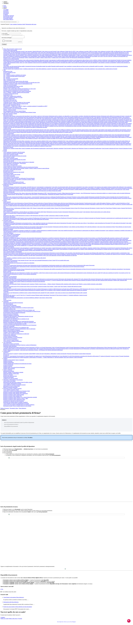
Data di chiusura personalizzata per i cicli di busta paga (110, 189)
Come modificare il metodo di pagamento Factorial (14, 384)
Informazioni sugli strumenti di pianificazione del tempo (96, 131)
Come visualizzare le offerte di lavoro (70, 240)
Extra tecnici (11, 209)
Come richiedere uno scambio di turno (60, 131)
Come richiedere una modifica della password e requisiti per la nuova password (89, 61)
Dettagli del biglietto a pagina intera (11, 373)
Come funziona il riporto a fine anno (26, 144)
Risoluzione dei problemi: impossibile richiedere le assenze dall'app (85, 138)
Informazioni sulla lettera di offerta (114, 239)
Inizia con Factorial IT (8, 353)
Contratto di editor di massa (53, 249)
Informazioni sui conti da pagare (75, 211)
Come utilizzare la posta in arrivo (47, 239)
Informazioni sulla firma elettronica (60, 226)
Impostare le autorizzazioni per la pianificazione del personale (114, 218)
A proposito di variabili (23, 230)
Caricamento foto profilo (65, 62)
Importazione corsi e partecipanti (10, 320)
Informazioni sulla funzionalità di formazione (13, 302)
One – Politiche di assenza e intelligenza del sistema (14, 75)
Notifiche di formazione (8, 362)
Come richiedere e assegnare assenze (11, 134)
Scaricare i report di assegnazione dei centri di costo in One (16, 90)
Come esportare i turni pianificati (112, 129)
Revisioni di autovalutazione (39, 281)
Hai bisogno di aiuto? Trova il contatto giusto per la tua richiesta (17, 405)
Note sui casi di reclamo (32, 286)
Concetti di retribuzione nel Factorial (11, 187)
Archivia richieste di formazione (10, 336)
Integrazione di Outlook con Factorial (82, 347)
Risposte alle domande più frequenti (11, 67)
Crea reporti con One (123, 272)
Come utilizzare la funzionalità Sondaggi (12, 289)
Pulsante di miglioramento (9, 98)
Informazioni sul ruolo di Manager (56, 252)
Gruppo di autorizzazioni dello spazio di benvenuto (83, 265)
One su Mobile (6, 73)
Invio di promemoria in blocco (11, 424)
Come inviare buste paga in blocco (79, 223)
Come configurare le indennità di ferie (57, 141)
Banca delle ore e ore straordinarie (45, 121)
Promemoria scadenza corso (9, 308)
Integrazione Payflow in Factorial (114, 347)
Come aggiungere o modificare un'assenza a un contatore (78, 119)
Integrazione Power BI (79, 348)
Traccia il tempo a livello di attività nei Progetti (13, 182)
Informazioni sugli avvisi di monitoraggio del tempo (40, 119)
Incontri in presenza (31, 295)
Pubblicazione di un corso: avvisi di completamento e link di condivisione (19, 328)
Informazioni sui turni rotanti (45, 131)
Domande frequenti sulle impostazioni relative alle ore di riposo (87, 142)
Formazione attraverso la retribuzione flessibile (50, 197)
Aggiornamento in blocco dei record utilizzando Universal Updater (50, 255)
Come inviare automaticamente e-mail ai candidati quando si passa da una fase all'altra (72, 243)
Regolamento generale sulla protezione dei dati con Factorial (30, 240)
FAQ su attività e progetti (8, 157)
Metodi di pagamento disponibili (10, 387)
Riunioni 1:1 (6, 294)
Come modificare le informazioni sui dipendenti (16, 56)
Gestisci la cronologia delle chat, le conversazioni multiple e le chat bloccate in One (21, 82)
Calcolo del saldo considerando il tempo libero (96, 123)
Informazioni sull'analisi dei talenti (124, 279)
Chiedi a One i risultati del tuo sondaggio (12, 96)
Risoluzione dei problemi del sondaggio (78, 290)
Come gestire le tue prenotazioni (10, 260)
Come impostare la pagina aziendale (110, 52)
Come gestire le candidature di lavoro (23, 244)
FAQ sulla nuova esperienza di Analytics (109, 272)
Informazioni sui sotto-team (71, 255)
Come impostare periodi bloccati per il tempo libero (14, 136)
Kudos (4, 299)
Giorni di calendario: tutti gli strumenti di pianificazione (34, 148)
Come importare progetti (8, 160)
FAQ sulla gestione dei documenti (118, 223)
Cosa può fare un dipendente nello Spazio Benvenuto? (105, 55)
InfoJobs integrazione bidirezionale (55, 350)
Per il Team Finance (107, 208)
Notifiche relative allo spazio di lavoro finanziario (14, 367)
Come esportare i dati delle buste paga (28, 187)
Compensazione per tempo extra (59, 119)
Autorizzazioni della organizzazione (11, 266)
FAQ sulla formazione (8, 303)
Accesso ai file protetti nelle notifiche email (38, 224)
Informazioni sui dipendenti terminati (11, 248)
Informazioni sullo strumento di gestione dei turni (14, 129)
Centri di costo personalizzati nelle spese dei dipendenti (48, 204)
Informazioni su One (7, 71)
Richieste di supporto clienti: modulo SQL (12, 396)
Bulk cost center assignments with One (11, 104)
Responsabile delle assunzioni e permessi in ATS (111, 238)
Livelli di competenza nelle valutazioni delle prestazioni (64, 280)
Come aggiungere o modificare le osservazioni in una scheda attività (73, 122)
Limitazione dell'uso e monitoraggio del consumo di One (15, 103)
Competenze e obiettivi (8, 282)
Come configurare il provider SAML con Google (86, 51)
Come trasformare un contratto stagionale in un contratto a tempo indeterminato (76, 249)
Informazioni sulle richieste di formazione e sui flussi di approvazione (18, 307)
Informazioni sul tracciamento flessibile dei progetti (14, 159)
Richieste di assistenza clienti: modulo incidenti (13, 394)
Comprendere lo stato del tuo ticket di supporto (13, 401)
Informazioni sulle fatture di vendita (40, 215)
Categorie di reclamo (42, 286)
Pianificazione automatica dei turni (27, 132)
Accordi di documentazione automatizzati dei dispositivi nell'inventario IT (84, 356)
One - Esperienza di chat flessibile (10, 78)
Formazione (6, 301)
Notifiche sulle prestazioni (9, 368)
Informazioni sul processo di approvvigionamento (57, 211)
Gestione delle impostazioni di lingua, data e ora (13, 62)
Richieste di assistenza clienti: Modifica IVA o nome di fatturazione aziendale (20, 397)
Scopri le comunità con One (9, 72)
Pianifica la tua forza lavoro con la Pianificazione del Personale (55, 205)
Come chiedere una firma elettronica (76, 226)
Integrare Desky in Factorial (67, 348)
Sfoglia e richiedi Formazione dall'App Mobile (13, 331)
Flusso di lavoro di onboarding (69, 269)
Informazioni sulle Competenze (28, 284)
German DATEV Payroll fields (66, 194)
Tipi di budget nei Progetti (9, 175)
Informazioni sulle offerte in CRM (10, 215)
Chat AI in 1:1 (23, 295)
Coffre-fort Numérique (8, 233)
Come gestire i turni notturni (98, 129)
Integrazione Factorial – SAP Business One (37, 350)
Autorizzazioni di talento (35, 266)
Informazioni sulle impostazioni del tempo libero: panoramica (16, 141)
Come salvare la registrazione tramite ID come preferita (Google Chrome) (23, 122)
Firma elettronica (7, 225)
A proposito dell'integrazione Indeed (11, 347)
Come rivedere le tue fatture (9, 381)
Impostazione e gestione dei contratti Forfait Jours (14, 123)
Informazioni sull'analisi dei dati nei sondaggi (31, 289)
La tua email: (4, 33)
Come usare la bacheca (59, 239)
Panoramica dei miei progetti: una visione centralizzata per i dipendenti (18, 162)
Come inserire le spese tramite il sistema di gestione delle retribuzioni (109, 187)
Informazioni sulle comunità (38, 292)
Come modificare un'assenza (31, 138)
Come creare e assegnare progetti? (10, 154)
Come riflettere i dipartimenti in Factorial (85, 254)
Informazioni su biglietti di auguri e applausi (22, 292)
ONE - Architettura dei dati (9, 80)
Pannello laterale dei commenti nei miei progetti (13, 172)
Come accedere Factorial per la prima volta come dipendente (84, 62)
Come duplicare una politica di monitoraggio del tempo (35, 127)
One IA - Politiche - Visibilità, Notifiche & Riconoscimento (16, 92)
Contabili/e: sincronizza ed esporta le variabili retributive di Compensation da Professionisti (78, 189)
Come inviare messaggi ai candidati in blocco (41, 244)
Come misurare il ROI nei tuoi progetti (11, 174)
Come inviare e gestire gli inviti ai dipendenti (61, 68)
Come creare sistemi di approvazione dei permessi (80, 134)
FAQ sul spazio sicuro (22, 286)
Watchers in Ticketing (8, 374)
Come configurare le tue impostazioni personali (13, 61)
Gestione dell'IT (6, 351)
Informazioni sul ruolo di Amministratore (40, 265)
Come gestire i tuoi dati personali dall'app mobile (14, 66)
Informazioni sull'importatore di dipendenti (81, 57)
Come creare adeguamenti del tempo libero (120, 134)
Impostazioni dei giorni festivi (118, 121)
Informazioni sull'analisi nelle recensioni (12, 279)
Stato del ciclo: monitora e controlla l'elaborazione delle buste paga (39, 188)
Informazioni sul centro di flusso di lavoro (34, 269)
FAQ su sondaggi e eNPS (50, 290)
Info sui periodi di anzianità (43, 142)
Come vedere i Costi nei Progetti (10, 164)
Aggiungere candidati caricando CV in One (12, 97)
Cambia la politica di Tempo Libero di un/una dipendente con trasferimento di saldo (97, 144)
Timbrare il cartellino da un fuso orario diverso (54, 126)
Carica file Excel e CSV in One (10, 101)
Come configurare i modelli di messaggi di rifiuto (101, 243)
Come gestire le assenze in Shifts (76, 131)
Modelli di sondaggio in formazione (11, 315)
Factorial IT (5, 352)
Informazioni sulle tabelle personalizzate (18, 53)
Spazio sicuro (6, 285)
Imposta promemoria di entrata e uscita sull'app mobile (116, 122)
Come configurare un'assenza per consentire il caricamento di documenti (63, 144)
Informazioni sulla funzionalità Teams (26, 252)
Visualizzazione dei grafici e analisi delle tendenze (95, 203)
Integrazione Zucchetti (8, 193)
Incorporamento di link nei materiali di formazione (14, 312)
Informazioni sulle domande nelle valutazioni (68, 279)
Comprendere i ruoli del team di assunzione (33, 254)
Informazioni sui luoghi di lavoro (34, 53)
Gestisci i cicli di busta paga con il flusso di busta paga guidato (47, 190)
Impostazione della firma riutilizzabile (33, 228)
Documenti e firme (7, 220)
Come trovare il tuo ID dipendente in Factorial (62, 61)
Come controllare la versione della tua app (73, 66)
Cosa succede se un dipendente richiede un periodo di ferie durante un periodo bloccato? (45, 136)
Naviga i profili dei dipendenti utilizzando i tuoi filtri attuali (22, 255)
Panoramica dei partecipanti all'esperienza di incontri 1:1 (39, 280)
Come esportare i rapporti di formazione (12, 306)
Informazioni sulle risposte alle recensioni (30, 279)
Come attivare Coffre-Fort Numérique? (11, 234)
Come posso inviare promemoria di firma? (106, 226)
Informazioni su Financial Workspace (25, 203)
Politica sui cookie (5, 618)
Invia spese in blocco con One (9, 99)
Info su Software (7, 211)
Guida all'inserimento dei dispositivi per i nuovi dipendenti (55, 356)
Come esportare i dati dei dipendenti (69, 52)
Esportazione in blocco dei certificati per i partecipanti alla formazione (18, 321)
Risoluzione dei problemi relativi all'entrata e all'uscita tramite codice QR (28, 126)
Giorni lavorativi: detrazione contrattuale (55, 148)
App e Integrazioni (7, 342)
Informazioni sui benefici (94, 197)
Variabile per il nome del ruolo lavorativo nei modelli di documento (26, 231)
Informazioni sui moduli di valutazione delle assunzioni (67, 241)
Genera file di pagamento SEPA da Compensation (31, 189)
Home (4, 5)
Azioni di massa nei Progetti (9, 180)
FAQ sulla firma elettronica (91, 226)
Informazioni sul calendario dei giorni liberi (99, 136)
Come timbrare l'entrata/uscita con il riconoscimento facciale (80, 117)
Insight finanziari (7, 201)
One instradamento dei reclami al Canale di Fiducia (14, 111)
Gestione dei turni (7, 128)
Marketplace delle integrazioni (9, 346)
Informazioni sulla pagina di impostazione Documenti (59, 223)
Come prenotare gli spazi (23, 260)
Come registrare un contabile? (93, 188)
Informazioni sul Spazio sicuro (10, 286)
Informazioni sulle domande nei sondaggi (109, 289)
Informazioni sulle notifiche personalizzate (53, 269)
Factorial (20, 618)
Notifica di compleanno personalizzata (114, 269)
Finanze (5, 200)
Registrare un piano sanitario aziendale (80, 197)
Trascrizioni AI (53, 295)
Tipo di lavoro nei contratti (47, 250)
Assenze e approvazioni (8, 133)
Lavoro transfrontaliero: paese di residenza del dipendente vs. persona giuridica (44, 56)
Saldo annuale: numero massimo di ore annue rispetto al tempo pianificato (107, 119)
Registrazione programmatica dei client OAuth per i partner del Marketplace (19, 345)
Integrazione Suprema (24, 347)
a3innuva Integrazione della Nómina (29, 193)
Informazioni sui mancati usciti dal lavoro (49, 122)
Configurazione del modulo (32, 213)
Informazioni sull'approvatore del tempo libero (59, 134)
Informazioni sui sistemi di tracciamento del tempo (90, 118)
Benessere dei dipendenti (8, 296)
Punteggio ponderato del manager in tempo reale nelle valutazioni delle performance (94, 280)
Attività (5, 256)
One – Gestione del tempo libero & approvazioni (14, 76)
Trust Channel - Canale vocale (53, 286)
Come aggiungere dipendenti (48, 53)
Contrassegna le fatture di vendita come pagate (58, 215)
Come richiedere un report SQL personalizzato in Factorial (16, 403)
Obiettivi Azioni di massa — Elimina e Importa (45, 284)
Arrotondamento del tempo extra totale (73, 126)
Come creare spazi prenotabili (35, 260)
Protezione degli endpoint (72, 353)
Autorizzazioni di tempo (24, 266)
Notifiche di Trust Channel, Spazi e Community (13, 359)
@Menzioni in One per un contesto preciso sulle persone (15, 81)
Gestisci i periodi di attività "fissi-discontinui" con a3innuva (16, 194)
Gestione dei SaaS (40, 353)
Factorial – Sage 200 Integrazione (83, 193)
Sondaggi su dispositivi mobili (62, 290)
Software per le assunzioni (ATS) (10, 236)
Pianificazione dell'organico (9, 216)
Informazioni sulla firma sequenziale (17, 228)
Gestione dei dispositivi (62, 353)
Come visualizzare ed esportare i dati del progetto (14, 152)
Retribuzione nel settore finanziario (76, 203)
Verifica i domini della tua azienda (32, 57)
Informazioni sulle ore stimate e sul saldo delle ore (60, 116)
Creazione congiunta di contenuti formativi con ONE (14, 323)
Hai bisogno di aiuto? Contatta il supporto (12, 388)
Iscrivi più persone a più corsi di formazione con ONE (15, 108)
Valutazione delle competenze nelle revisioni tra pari (67, 284)
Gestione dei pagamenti (8, 213)
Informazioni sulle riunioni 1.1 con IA (11, 295)
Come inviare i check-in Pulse (45, 297)
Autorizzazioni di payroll (67, 266)
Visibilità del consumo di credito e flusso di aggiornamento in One (17, 83)
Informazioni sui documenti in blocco (24, 223)
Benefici (5, 195)
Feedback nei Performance (26, 281)
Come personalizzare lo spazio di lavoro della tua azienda (89, 52)
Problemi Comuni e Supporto (118, 208)
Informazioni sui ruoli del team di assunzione (110, 248)
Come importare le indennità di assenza (71, 143)
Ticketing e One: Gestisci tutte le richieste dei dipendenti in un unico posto (19, 88)
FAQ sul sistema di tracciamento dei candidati (45, 241)
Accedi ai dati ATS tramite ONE (87, 244)
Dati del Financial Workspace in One (11, 87)
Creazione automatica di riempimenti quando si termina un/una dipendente (24, 250)
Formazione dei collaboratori (9, 335)
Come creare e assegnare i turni (50, 129)
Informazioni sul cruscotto (9, 60)
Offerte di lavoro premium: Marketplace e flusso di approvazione (65, 244)
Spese (4, 206)
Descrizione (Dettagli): (7, 37)
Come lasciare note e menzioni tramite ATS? (24, 241)
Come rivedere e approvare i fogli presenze (39, 116)
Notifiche (5, 358)
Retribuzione (6, 185)
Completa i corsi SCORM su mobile (11, 332)
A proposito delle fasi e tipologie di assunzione (89, 241)
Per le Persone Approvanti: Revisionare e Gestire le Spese (90, 208)
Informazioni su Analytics (17, 274)
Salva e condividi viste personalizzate (16, 57)
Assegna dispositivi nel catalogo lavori (33, 356)
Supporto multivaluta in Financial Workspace (43, 203)
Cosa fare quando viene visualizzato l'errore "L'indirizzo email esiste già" (19, 68)
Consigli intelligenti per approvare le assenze (105, 137)
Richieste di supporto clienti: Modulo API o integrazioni (15, 393)
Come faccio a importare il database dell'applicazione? (95, 239)
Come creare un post (7, 292)
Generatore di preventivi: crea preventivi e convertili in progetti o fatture (19, 179)
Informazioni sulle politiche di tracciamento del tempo (112, 116)
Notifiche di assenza (7, 366)
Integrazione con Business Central (91, 348)
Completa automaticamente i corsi (10, 317)
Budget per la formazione (8, 326)
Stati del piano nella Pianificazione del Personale (38, 219)
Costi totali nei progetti (8, 173)
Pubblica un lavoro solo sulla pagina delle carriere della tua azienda (76, 245)
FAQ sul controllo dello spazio (62, 260)
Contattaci (3, 617)
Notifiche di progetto (7, 361)
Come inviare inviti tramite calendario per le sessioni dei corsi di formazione (19, 325)
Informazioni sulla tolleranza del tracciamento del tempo (41, 117)
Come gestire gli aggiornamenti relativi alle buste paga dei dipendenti (67, 187)
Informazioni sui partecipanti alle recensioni (48, 279)
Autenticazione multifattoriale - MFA (53, 55)
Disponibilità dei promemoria (11, 426)
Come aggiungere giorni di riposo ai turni (83, 129)
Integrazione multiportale (118, 243)
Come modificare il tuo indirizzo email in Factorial (118, 61)
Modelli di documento (8, 229)
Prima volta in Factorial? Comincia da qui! (12, 48)
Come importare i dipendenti (86, 55)
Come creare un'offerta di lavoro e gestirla (74, 239)
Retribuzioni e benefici (8, 184)
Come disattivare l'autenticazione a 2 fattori (70, 55)
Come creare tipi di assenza (26, 134)
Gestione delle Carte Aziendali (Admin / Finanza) (48, 208)
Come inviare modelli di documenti (65, 230)
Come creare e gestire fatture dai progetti (12, 169)
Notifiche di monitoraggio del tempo (96, 122)
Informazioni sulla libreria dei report (11, 272)
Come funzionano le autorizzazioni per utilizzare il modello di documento (89, 230)
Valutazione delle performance (10, 277)
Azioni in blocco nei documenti (22, 224)
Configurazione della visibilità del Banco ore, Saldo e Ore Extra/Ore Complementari (100, 126)
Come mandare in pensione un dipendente (107, 62)
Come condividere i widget (36, 272)
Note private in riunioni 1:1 (62, 295)
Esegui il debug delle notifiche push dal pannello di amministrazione (77, 56)
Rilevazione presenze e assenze (10, 113)
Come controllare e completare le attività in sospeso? (14, 257)
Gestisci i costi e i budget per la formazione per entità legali (16, 333)
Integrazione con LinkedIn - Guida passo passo (17, 350)
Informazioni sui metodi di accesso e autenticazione (26, 52)
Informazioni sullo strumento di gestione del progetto (14, 155)
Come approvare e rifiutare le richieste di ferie (101, 134)
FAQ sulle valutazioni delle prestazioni (86, 279)
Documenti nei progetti (8, 170)
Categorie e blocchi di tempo (22, 124)
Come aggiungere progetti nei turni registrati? (13, 153)
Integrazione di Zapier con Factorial (11, 343)
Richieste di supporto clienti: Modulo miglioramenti (14, 392)
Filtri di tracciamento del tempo (104, 124)
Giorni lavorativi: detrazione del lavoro (110, 148)
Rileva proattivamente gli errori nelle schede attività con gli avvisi (39, 123)
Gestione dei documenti (8, 221)
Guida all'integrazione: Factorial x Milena (56, 193)
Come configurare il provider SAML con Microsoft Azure (110, 51)
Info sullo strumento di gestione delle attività (36, 257)
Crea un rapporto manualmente (29, 274)
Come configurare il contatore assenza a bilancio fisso (61, 142)
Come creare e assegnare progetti (10, 158)
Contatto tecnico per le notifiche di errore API (61, 57)
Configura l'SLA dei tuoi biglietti (10, 378)
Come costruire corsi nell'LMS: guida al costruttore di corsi (16, 318)
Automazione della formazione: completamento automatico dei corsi (18, 316)
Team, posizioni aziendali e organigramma (12, 251)
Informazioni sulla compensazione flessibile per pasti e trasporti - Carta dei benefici (21, 197)
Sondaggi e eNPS (7, 287)
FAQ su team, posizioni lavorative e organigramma (115, 252)
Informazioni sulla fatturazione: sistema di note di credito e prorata (17, 382)
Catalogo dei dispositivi (105, 356)
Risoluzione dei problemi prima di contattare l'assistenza (15, 402)
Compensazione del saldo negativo (65, 124)
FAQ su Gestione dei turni (17, 131)
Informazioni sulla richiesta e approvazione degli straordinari (16, 116)
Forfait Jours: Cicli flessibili (41, 144)
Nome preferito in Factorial (54, 62)
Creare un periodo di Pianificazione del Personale (35, 218)
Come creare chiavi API (43, 52)
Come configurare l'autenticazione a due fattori (34, 55)
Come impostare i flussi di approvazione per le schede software (96, 211)
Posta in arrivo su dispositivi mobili (90, 66)
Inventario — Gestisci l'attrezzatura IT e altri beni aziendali (50, 357)
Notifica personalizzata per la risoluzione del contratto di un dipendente (18, 262)
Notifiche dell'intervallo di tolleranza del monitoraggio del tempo (17, 363)
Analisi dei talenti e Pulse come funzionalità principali (15, 280)
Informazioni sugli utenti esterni (23, 265)
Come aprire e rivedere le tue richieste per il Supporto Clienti (16, 391)
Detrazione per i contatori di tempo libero (12, 148)
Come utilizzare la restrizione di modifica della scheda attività (66, 121)
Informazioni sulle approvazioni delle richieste (115, 240)
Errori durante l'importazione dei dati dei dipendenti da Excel (68, 53)
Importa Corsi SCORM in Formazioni (11, 330)
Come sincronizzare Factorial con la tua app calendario (119, 60)
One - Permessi (6, 77)
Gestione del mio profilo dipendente (11, 58)
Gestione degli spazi (7, 259)
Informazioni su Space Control (48, 260)
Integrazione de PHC (42, 193)
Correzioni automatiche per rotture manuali (115, 123)
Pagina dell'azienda (83, 240)
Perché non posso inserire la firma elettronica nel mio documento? (38, 226)
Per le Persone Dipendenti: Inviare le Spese (68, 208)
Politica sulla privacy (13, 618)
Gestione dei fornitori (21, 213)
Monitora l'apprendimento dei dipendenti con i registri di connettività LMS (19, 322)
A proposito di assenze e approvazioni (40, 134)
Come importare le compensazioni (43, 187)
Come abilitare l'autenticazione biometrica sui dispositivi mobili (38, 61)
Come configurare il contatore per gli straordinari (104, 141)
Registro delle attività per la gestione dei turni (62, 132)
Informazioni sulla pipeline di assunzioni (68, 238)
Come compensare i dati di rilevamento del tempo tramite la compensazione (70, 188)
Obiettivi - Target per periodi (9, 109)
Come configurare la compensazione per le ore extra (26, 121)
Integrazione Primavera (70, 193)
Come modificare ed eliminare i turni (65, 129)
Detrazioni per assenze (8, 147)
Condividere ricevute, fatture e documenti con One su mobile (16, 102)
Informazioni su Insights (24, 272)
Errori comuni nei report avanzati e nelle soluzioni (53, 272)
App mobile (6, 65)
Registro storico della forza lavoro (61, 203)
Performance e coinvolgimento (10, 276)
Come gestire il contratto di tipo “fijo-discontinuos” (22, 249)
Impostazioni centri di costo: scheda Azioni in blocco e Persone (21, 204)
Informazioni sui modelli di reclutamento (50, 238)
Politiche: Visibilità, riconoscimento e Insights (13, 372)
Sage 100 (32, 194)
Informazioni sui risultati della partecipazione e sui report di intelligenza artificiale (21, 297)
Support (5, 7)
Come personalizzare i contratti (40, 249)
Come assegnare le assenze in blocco (68, 137)
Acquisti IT (15, 353)
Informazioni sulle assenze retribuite (27, 137)
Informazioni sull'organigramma (42, 252)
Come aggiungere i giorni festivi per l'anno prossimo (92, 143)
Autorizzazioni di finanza (78, 266)
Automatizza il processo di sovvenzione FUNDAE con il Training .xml (18, 310)
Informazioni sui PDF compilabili (10, 230)
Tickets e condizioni (7, 369)
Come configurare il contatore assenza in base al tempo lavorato (79, 141)
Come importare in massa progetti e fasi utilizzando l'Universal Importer (19, 178)
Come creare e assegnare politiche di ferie (39, 141)
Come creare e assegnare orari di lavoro (110, 118)
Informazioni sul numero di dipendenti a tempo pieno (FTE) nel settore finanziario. (97, 204)
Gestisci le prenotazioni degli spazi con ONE (13, 86)
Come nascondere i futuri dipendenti (72, 252)
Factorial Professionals (105, 188)
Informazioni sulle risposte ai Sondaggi (91, 289)
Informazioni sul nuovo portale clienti (11, 386)
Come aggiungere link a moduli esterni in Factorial (106, 68)
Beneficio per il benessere (65, 197)
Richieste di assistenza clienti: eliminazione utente (14, 399)
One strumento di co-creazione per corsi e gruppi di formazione (17, 91)
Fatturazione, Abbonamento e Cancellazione (13, 379)
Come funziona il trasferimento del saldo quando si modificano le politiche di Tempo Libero (31, 146)
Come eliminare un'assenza (19, 138)
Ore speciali (126, 119)
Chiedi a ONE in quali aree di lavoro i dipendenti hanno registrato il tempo (19, 112)
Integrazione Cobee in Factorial (53, 347)
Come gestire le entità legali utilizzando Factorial (14, 51)
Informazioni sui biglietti (8, 371)
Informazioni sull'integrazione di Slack (98, 347)
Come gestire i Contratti (50, 248)
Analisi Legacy (6, 275)
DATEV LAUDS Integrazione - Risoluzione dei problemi (46, 194)
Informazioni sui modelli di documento (48, 230)
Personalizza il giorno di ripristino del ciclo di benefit (111, 197)
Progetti (5, 150)
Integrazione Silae (17, 193)
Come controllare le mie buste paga (40, 223)
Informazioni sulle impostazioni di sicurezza (118, 53)
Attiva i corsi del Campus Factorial (10, 340)
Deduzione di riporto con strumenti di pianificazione (90, 148)
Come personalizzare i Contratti (26, 248)
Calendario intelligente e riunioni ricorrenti (78, 295)
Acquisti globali (82, 353)
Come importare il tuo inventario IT (17, 356)
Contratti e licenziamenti (8, 246)
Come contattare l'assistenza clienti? (17, 24)
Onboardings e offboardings (50, 353)
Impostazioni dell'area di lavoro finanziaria (69, 204)
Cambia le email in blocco (45, 57)
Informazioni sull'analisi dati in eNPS (64, 289)
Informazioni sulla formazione (9, 305)
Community (6, 291)
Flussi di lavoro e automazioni (9, 267)
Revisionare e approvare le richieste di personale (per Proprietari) (86, 218)
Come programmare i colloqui (106, 241)
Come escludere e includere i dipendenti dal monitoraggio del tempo (86, 116)
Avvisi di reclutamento (8, 364)
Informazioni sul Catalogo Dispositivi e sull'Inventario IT (24, 357)
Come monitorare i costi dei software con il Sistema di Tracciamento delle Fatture (28, 211)
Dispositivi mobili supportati (57, 66)
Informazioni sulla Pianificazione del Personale (13, 218)
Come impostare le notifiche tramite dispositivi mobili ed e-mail (62, 60)
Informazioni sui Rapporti (69, 272)
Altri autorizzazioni (57, 266)
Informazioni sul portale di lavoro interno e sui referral (89, 238)
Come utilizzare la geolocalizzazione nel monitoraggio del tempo (108, 117)
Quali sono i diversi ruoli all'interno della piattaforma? (92, 252)
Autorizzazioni (6, 264)
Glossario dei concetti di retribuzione (50, 189)
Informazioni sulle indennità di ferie (117, 136)
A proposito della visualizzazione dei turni (34, 129)
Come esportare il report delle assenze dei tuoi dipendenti (77, 136)
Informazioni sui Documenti (9, 223)
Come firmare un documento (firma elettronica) (13, 226)
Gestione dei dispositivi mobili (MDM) (26, 353)
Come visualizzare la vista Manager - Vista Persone (14, 163)
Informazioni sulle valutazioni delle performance (106, 279)
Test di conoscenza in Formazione (10, 313)
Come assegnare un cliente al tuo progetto (12, 165)
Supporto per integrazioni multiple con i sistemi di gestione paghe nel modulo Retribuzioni (110, 193)
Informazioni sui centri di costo (10, 203)
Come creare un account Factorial (49, 51)
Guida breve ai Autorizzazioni (9, 265)
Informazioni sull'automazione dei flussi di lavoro (14, 269)
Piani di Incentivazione (29, 190)
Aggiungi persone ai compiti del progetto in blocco (14, 183)
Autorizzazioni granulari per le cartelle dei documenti (60, 265)
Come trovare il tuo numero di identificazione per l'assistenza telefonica (18, 404)
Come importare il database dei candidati (96, 240)
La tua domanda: (5, 34)
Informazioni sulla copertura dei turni (31, 131)
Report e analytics (7, 271)
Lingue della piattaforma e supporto (43, 68)
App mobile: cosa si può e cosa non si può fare (102, 56)
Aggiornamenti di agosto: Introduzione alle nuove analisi (88, 272)
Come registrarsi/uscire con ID (60, 117)
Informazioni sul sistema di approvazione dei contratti (67, 248)
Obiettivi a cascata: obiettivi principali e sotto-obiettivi (90, 284)
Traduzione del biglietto (8, 377)
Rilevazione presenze (8, 114)
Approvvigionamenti (7, 210)
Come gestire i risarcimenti (88, 187)
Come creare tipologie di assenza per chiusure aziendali (47, 137)
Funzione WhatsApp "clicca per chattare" (53, 240)
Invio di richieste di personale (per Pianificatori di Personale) (59, 218)
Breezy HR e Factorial (38, 348)
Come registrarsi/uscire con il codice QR (32, 118)
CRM (4, 214)
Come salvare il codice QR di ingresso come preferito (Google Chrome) (96, 121)
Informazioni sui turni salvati (114, 131)
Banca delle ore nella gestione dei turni (44, 132)
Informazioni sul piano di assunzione (102, 244)
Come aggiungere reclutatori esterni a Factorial (29, 239)
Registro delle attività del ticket (10, 376)
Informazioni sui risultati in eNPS (48, 289)
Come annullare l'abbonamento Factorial (12, 383)
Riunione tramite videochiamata (42, 295)
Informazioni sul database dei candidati (11, 238)
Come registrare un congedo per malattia (47, 138)
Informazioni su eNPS (77, 289)
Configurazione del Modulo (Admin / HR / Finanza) (25, 208)
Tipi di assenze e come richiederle (63, 138)
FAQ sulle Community (50, 292)
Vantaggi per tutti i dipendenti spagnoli (112, 198)
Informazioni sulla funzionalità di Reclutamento (31, 238)
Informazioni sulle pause (31, 24)
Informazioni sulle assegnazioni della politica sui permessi (113, 142)
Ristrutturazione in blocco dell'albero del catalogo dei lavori (107, 254)
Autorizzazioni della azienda (47, 266)
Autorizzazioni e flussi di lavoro (10, 261)
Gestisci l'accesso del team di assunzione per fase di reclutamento (47, 245)
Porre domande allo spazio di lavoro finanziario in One (29, 205)
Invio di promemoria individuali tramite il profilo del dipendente (19, 422)
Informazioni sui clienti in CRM (25, 215)
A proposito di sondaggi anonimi (21, 290)
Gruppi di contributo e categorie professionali (66, 254)
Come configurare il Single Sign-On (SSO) (66, 51)
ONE (4, 70)
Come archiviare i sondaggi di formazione (12, 341)
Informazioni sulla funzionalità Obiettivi (12, 284)
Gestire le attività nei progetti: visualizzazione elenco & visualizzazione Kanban (20, 167)
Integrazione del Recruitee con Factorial (52, 348)
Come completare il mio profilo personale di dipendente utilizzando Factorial (31, 60)
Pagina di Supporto (5, 408)
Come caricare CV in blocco (47, 243)
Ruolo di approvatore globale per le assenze (85, 137)
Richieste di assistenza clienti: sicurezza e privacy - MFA (15, 398)
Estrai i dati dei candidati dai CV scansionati (23, 245)
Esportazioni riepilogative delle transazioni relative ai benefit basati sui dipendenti (46, 198)
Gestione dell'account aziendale (10, 50)
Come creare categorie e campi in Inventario (72, 357)
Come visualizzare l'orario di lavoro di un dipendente (36, 62)
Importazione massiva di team (49, 254)
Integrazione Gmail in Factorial (66, 347)
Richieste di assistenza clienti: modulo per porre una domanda (49, 143)
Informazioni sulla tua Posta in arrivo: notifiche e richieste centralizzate (91, 60)
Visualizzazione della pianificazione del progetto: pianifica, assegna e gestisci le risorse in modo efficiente (26, 168)
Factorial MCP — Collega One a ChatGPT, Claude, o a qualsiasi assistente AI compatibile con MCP (25, 106)
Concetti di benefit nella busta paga (96, 198)
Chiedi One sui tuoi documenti (10, 85)
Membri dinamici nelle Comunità (79, 292)
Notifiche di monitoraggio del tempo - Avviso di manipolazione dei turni (69, 123)
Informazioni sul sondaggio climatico (36, 290)
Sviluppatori (88, 353)
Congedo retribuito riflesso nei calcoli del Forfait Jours (85, 124)
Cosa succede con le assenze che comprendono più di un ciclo (23, 142)
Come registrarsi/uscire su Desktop (49, 118)
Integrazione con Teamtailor (27, 348)
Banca (15, 213)
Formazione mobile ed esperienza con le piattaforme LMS (16, 327)
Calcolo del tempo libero (30, 143)
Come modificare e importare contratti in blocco (89, 248)
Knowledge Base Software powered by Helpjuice (66, 621)
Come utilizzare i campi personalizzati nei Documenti (98, 223)
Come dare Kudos (7, 300)
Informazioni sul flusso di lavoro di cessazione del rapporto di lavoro (91, 269)
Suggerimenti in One (7, 95)
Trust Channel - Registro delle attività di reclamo (71, 286)
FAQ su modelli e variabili (34, 230)
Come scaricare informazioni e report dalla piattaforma (83, 68)
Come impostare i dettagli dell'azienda (33, 51)
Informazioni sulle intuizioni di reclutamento (30, 243)
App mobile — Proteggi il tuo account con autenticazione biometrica (113, 66)
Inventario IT (6, 354)
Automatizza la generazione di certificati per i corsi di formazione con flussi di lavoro (21, 311)
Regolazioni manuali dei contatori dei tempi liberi (114, 143)
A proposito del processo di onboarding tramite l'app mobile (38, 66)
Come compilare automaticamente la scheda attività (17, 119)
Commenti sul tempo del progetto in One (12, 107)
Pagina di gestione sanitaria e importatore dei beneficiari (76, 198)
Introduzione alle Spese (8, 208)
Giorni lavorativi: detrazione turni (71, 148)
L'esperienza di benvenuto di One (10, 93)
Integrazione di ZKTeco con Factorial (37, 347)
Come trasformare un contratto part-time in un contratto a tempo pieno (109, 249)
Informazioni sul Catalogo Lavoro (10, 252)
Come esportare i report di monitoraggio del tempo (68, 118)
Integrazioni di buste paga (9, 192)
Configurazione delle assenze (9, 139)
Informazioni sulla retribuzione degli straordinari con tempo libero (43, 124)
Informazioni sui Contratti (39, 248)
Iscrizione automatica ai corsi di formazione (12, 337)
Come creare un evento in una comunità (63, 292)
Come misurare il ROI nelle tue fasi (11, 177)
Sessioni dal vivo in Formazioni (10, 338)
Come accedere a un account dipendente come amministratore (95, 53)
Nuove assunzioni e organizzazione (11, 235)
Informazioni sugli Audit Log (54, 52)
